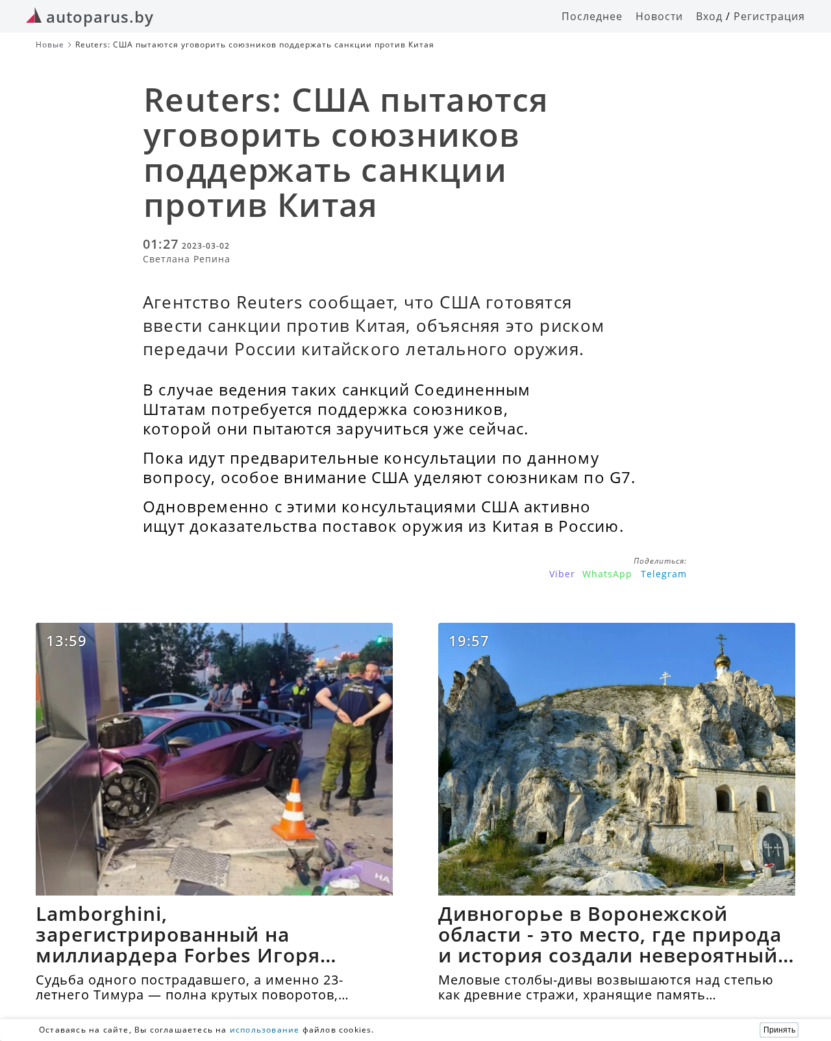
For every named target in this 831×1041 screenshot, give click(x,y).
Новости (659, 16)
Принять (779, 1030)
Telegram (664, 574)
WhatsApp (607, 574)
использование (265, 1029)
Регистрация (769, 16)
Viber (562, 574)
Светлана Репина (186, 259)
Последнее (592, 16)
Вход (709, 16)
